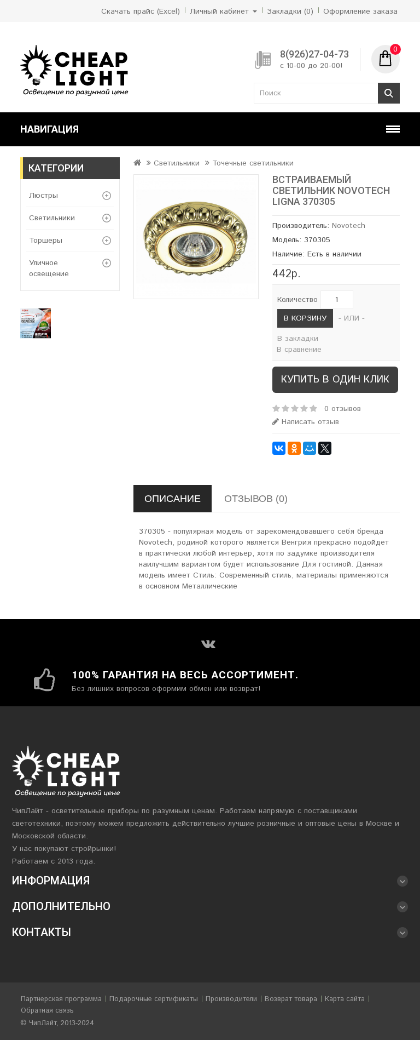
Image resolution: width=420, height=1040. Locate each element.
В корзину (305, 318)
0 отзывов (342, 408)
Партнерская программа (61, 999)
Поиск (389, 93)
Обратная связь (47, 1010)
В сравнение (299, 349)
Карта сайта (345, 999)
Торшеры (45, 240)
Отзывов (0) (256, 498)
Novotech (348, 225)
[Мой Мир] (309, 448)
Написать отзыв (309, 421)
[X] (324, 448)
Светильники (52, 218)
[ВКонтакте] (278, 448)
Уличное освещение (49, 268)
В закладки (297, 338)
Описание (172, 498)
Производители (231, 999)
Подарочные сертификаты (153, 999)
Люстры (43, 195)
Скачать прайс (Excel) (140, 11)
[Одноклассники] (294, 448)
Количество (297, 299)
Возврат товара (291, 999)
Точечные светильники (253, 163)
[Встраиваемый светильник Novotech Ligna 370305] (195, 236)
